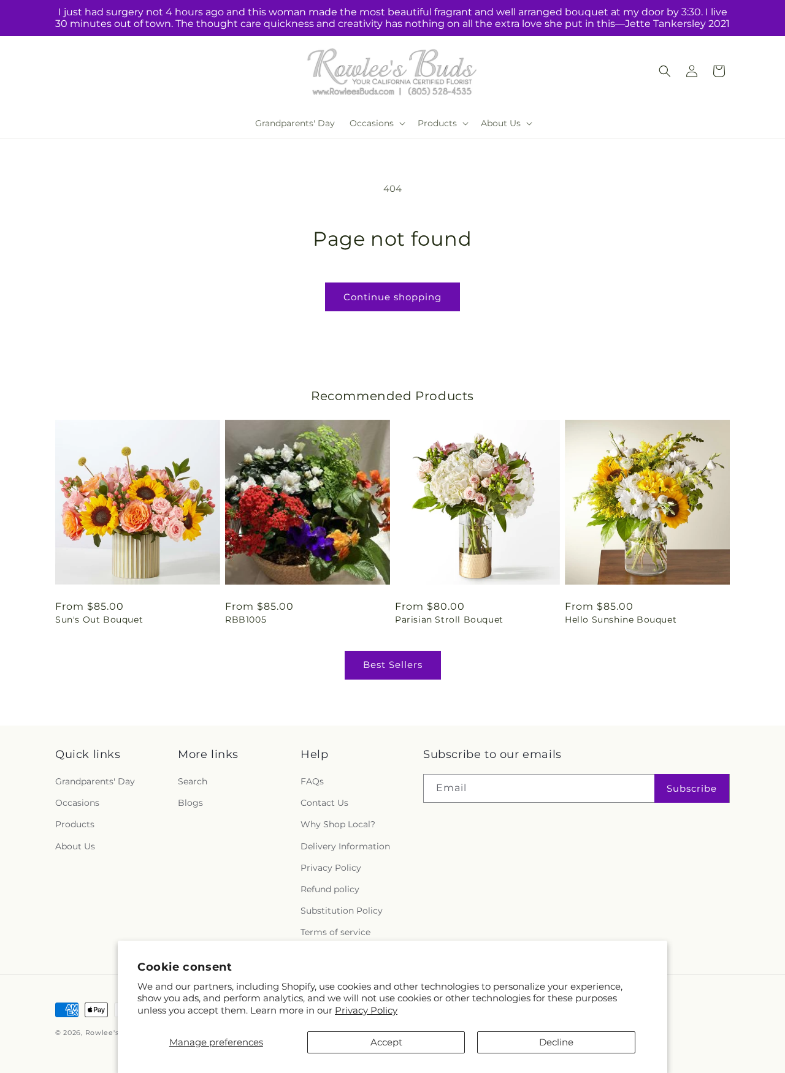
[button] (376, 123)
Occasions (77, 802)
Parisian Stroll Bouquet (449, 619)
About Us (75, 846)
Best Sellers (393, 664)
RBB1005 (245, 619)
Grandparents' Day (95, 781)
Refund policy (330, 889)
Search (192, 781)
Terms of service (335, 932)
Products (74, 824)
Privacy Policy (366, 1010)
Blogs (190, 802)
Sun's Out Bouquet (99, 619)
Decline (556, 1042)
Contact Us (324, 802)
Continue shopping (392, 297)
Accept (386, 1042)
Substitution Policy (342, 910)
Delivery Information (345, 846)
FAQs (312, 781)
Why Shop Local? (338, 824)
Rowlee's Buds (112, 1032)
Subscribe (692, 788)
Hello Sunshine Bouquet (620, 619)
